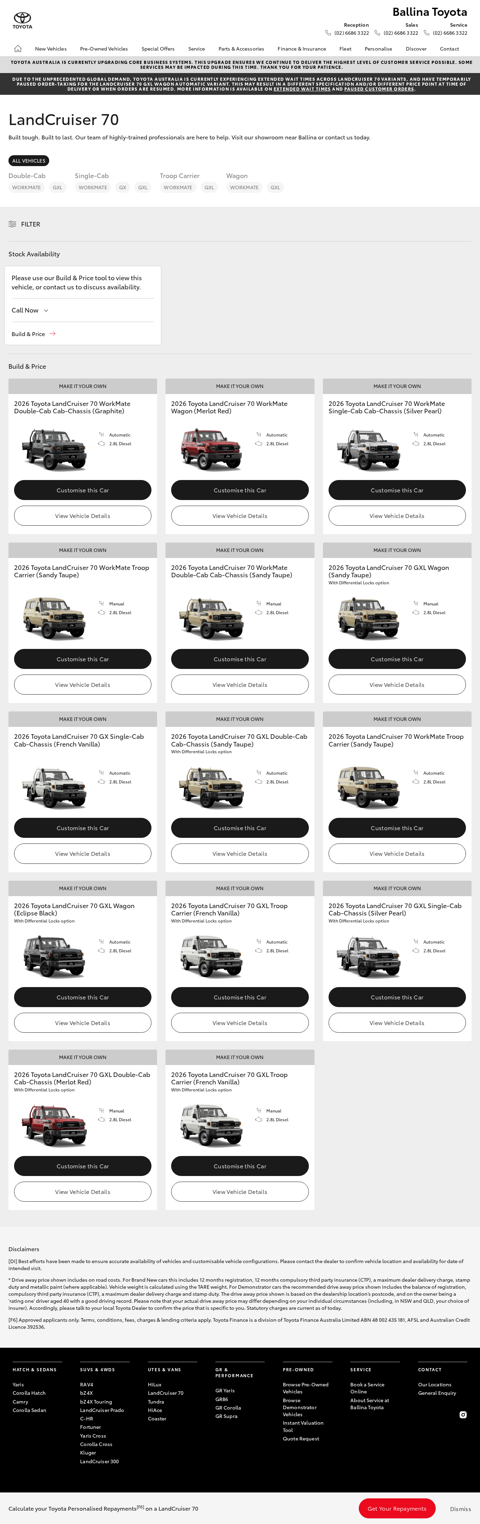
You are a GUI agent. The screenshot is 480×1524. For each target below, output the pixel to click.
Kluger (88, 1452)
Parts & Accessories (242, 48)
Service (196, 48)
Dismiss (460, 1508)
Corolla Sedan (29, 1409)
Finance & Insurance (302, 48)
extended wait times (302, 89)
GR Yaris (225, 1390)
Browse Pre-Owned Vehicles (306, 1388)
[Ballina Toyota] (22, 20)
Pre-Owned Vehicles (104, 48)
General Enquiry (437, 1392)
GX (122, 187)
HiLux (155, 1384)
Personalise (379, 48)
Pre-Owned (298, 1369)
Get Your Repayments (397, 1508)
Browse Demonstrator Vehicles (300, 1407)
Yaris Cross (93, 1435)
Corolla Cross (96, 1443)
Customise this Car (83, 490)
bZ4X (86, 1392)
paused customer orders (379, 89)
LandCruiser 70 (166, 1392)
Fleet (345, 48)
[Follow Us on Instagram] (463, 1415)
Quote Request (301, 1438)
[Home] (18, 48)
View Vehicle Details (82, 515)
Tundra (156, 1401)
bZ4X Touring (96, 1401)
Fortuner (90, 1426)
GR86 (221, 1399)
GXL (57, 187)
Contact (449, 48)
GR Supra (226, 1415)
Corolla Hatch (29, 1392)
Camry (20, 1401)
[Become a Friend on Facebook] (422, 1415)
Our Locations (435, 1384)
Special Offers (158, 48)
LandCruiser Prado (102, 1409)
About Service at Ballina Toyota (369, 1404)
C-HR (86, 1418)
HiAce (155, 1409)
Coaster (157, 1418)
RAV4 (86, 1384)
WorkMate (26, 187)
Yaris (18, 1384)
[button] (34, 334)
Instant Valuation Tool (303, 1426)
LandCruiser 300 (99, 1461)
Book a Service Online (367, 1388)
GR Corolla (228, 1407)
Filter (30, 223)
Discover (416, 48)
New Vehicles (51, 48)
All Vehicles (28, 160)
